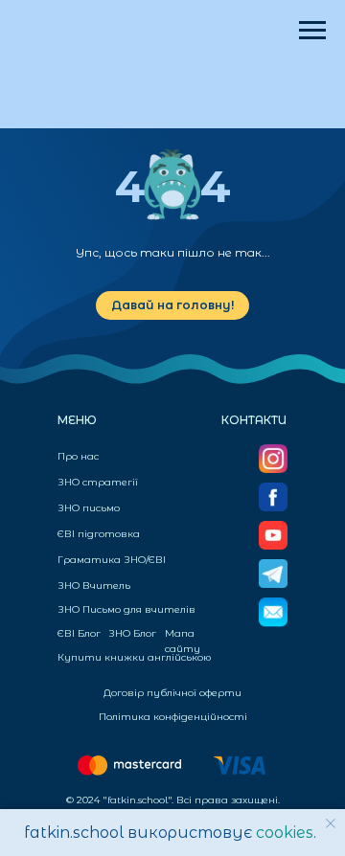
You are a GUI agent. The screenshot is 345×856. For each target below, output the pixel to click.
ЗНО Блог (132, 633)
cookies (284, 832)
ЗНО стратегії (98, 482)
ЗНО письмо (89, 508)
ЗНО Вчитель (94, 585)
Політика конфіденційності (173, 716)
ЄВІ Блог (79, 633)
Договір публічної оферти (173, 693)
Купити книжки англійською (134, 657)
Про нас (78, 456)
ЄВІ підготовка (99, 534)
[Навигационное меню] (312, 30)
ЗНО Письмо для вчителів (127, 609)
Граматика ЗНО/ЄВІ (112, 559)
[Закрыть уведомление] (330, 823)
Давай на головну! (172, 305)
